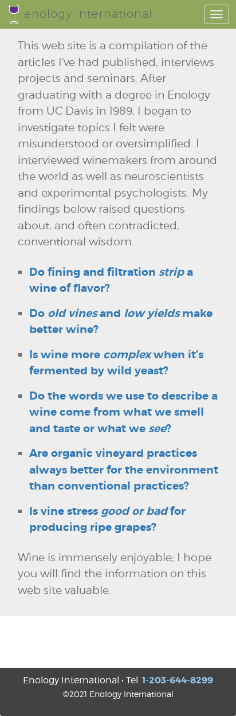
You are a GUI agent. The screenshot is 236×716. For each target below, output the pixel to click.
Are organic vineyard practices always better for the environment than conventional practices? (123, 469)
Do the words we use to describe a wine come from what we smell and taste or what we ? (123, 412)
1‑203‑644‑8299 (177, 680)
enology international (88, 14)
